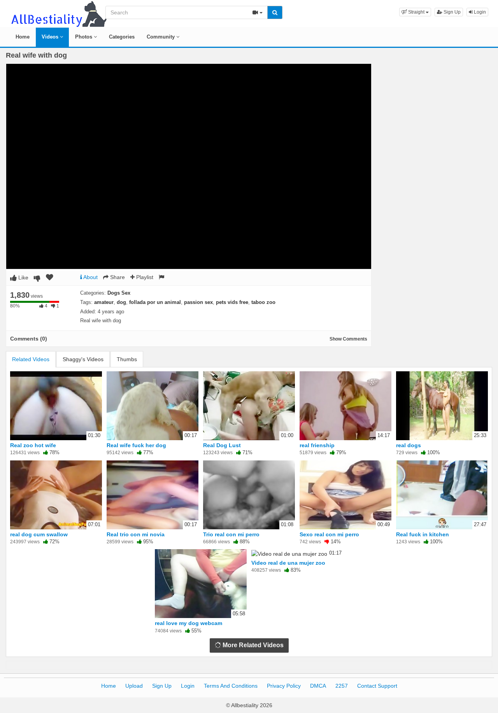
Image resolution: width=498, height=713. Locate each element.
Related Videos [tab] (30, 359)
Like (22, 277)
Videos (51, 37)
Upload (134, 686)
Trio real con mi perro (231, 534)
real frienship (317, 445)
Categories (122, 37)
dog (121, 302)
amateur (104, 302)
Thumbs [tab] (127, 359)
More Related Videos (252, 645)
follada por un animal (155, 302)
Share (117, 277)
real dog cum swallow (39, 534)
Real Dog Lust (222, 445)
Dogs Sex (118, 293)
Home (23, 37)
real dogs (408, 445)
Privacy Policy (284, 686)
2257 (341, 686)
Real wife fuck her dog (136, 445)
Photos (84, 37)
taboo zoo (263, 302)
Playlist (144, 277)
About (90, 277)
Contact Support (377, 686)
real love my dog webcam (188, 623)
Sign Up (451, 12)
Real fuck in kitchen (422, 534)
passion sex (198, 302)
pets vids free (232, 302)
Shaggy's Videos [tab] (83, 359)
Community (161, 37)
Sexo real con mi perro (329, 534)
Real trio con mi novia (136, 534)
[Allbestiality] (58, 13)
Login (479, 12)
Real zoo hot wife (33, 445)
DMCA (318, 686)
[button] (415, 12)
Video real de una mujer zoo (288, 563)
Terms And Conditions (231, 686)
